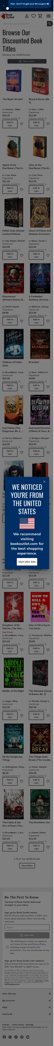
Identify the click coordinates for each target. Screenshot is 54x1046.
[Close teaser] (7, 8)
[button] (29, 4)
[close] (44, 481)
